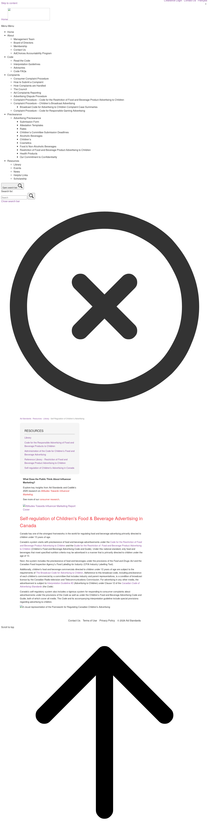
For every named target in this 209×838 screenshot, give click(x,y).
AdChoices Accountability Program (33, 53)
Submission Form (29, 121)
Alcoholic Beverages (31, 136)
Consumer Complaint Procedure (31, 78)
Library (17, 164)
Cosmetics (25, 143)
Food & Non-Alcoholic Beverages (38, 146)
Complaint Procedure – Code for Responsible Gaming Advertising (49, 110)
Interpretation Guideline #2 (60, 583)
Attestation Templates (31, 125)
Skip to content (9, 3)
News (17, 171)
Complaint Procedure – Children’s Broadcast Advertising (44, 103)
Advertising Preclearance (27, 118)
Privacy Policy (107, 620)
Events (17, 168)
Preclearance (14, 114)
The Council (20, 89)
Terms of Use (90, 620)
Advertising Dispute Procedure (30, 96)
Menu (7, 26)
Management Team (24, 39)
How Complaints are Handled (30, 85)
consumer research (49, 499)
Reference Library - (34, 459)
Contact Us (20, 49)
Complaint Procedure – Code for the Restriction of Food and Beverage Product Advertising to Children (69, 99)
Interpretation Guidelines (27, 64)
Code (10, 57)
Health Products (28, 153)
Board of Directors (23, 42)
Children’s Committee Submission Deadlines (44, 132)
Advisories (19, 67)
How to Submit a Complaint (28, 82)
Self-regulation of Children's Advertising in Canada (49, 467)
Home (10, 32)
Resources (13, 161)
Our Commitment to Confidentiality (38, 157)
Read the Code (22, 60)
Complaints (13, 75)
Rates (23, 128)
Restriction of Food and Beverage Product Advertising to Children (55, 150)
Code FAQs (20, 71)
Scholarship (20, 178)
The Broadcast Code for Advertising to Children (59, 572)
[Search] (31, 196)
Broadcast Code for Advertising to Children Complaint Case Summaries (58, 107)
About (10, 35)
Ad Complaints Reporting (27, 92)
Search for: (7, 191)
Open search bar (9, 187)
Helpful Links (21, 175)
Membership (20, 46)
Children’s (25, 139)
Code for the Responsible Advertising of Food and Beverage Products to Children (49, 444)
